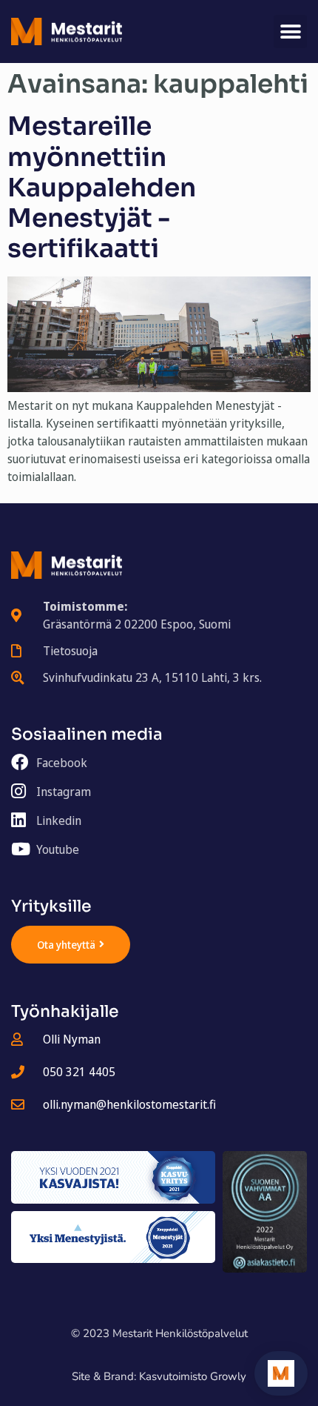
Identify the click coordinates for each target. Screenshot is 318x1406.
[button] (290, 31)
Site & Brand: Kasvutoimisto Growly (159, 1376)
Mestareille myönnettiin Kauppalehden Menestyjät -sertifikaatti (101, 187)
